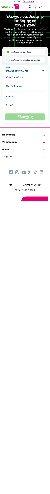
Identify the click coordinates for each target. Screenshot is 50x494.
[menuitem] (11, 172)
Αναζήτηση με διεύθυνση (21, 52)
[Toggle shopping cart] (40, 6)
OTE (10, 185)
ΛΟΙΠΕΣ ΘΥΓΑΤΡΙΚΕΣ (32, 185)
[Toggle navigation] (45, 6)
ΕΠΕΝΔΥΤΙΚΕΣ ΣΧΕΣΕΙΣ (25, 190)
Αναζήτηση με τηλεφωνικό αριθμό (25, 60)
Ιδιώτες (17, 1)
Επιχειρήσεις (28, 1)
